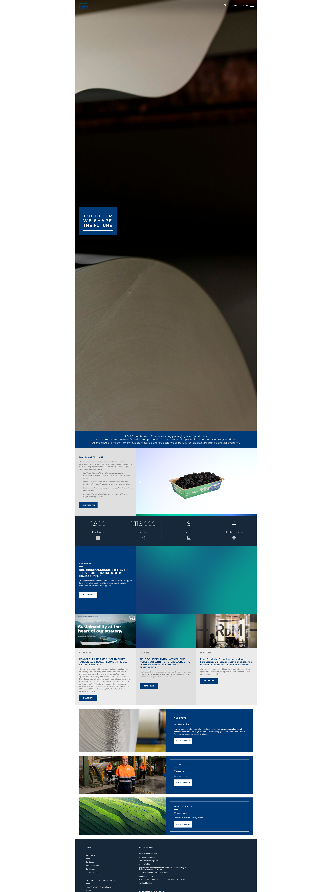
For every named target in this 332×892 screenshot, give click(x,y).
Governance (147, 847)
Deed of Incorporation (148, 854)
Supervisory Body (146, 876)
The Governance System (148, 861)
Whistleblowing (145, 883)
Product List (181, 724)
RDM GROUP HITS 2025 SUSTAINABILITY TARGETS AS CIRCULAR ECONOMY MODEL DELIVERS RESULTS (103, 662)
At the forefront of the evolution (98, 887)
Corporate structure (147, 857)
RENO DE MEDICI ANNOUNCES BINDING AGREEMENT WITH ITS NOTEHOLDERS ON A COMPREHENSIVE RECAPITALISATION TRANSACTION (165, 663)
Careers (179, 771)
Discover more (183, 741)
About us (91, 856)
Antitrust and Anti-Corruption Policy (153, 873)
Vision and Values (92, 865)
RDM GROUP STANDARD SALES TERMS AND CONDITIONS (162, 880)
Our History (90, 869)
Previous (139, 482)
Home (89, 847)
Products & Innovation (100, 881)
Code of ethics (144, 864)
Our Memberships (93, 872)
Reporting (180, 813)
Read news (88, 595)
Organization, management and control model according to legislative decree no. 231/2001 (162, 868)
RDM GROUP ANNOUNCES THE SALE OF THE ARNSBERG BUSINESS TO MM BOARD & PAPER (104, 573)
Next (252, 482)
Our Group (90, 862)
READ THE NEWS (88, 505)
